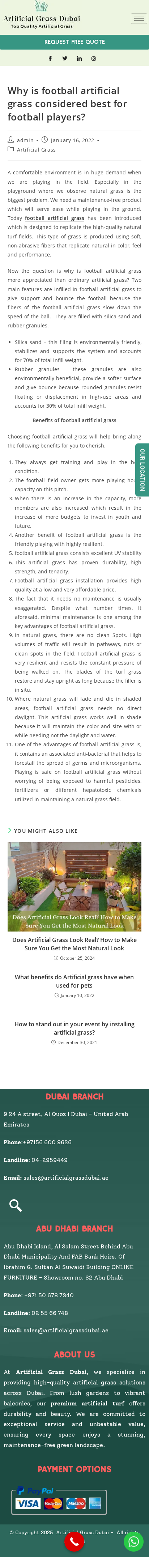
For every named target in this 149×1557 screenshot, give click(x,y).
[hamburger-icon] (139, 18)
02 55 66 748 (49, 1313)
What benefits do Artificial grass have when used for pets (74, 981)
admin (25, 140)
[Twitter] (64, 58)
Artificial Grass (36, 149)
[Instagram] (93, 58)
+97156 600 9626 (47, 1142)
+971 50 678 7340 (49, 1295)
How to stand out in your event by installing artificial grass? (74, 1028)
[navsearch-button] (15, 1206)
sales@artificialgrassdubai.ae (66, 1177)
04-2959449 (51, 1160)
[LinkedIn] (79, 58)
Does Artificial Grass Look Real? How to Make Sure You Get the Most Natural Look (74, 944)
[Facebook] (50, 58)
